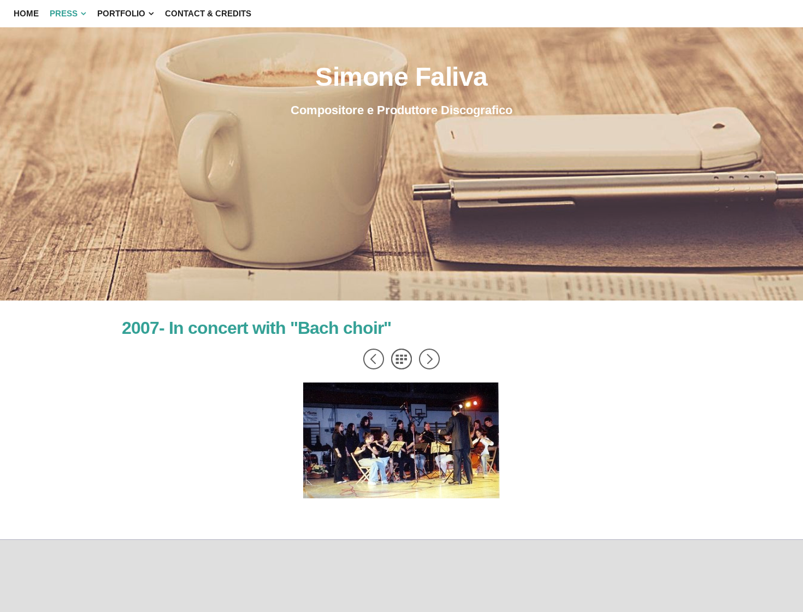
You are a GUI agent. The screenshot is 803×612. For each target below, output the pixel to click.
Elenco (401, 359)
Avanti (429, 359)
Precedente (373, 359)
